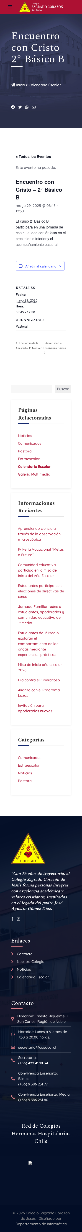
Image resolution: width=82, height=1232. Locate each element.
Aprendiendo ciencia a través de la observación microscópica (39, 534)
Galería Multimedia (34, 474)
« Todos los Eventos (33, 156)
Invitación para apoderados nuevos (35, 708)
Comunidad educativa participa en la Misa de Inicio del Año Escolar (37, 570)
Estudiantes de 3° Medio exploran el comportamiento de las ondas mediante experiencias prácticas (38, 644)
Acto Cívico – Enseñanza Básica (54, 345)
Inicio (20, 85)
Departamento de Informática (41, 1224)
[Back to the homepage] (41, 7)
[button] (10, 7)
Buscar (63, 389)
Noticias (25, 435)
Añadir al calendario (40, 266)
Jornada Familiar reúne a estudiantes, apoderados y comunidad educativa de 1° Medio (41, 614)
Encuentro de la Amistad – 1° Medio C (29, 345)
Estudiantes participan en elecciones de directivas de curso (41, 591)
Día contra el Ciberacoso (39, 680)
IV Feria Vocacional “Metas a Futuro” (41, 552)
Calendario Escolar (45, 85)
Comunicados (29, 443)
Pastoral (25, 451)
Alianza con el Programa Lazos (39, 693)
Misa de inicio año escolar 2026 (40, 667)
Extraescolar (29, 458)
